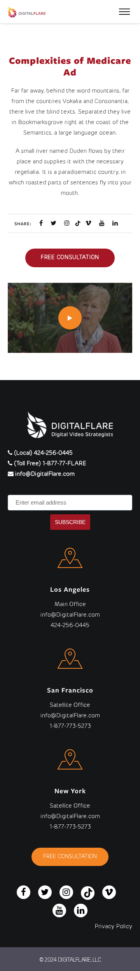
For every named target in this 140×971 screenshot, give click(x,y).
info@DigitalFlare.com (44, 474)
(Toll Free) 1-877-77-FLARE (49, 463)
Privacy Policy (113, 926)
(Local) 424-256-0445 (42, 453)
